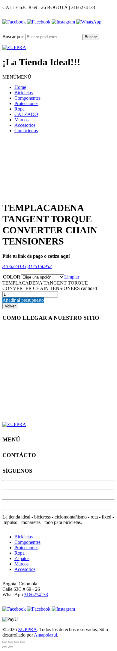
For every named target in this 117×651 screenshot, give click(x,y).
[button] (16, 76)
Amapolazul (45, 634)
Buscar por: (13, 36)
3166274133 (36, 594)
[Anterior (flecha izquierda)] (4, 647)
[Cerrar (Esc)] (4, 642)
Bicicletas (23, 92)
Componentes (27, 98)
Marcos (21, 119)
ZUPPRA (27, 629)
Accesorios (24, 125)
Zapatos (21, 558)
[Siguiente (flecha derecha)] (10, 647)
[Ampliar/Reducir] (22, 642)
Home (20, 87)
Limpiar (71, 276)
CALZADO (26, 114)
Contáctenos (26, 130)
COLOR (11, 276)
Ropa (19, 108)
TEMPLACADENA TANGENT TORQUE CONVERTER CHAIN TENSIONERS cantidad (49, 285)
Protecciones (26, 103)
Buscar (91, 37)
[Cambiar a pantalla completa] (16, 642)
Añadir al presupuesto (23, 300)
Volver (10, 306)
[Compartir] (10, 642)
